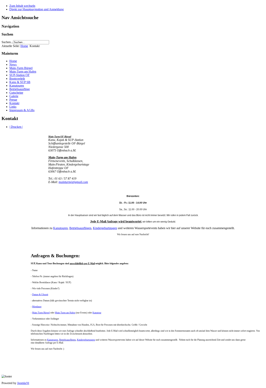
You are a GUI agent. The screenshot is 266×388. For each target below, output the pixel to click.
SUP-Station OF (19, 75)
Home (24, 46)
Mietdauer (36, 306)
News (13, 64)
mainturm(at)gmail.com (73, 182)
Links (12, 106)
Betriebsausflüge (19, 89)
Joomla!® (23, 383)
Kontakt (14, 103)
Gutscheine (16, 92)
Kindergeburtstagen (105, 228)
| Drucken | (16, 126)
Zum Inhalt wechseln (22, 5)
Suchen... (7, 42)
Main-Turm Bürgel (21, 68)
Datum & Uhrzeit (40, 294)
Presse (13, 99)
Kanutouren (16, 85)
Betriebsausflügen (80, 228)
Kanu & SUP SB (19, 82)
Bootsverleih (17, 78)
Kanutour (96, 312)
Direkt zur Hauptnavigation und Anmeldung (36, 9)
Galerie (13, 96)
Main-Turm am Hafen (22, 71)
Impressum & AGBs (21, 110)
